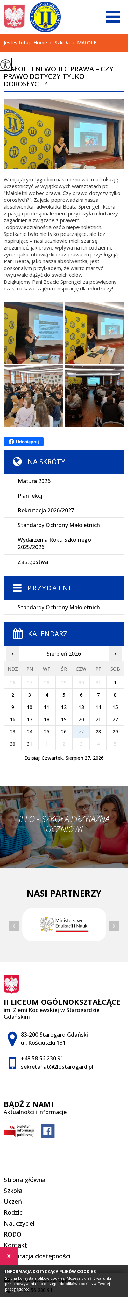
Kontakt (15, 1245)
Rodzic (13, 1212)
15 (115, 707)
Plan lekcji (31, 495)
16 (12, 719)
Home (40, 42)
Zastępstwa (33, 562)
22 (115, 719)
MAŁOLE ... (86, 43)
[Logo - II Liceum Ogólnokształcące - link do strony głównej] (32, 17)
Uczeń (13, 1201)
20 (81, 719)
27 (81, 731)
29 (115, 731)
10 (29, 707)
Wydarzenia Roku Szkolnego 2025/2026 (54, 543)
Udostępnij (27, 441)
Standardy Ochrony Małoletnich (59, 525)
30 (12, 744)
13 (81, 707)
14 (98, 707)
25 (46, 731)
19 (64, 719)
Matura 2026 (34, 481)
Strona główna (24, 1179)
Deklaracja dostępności (37, 1256)
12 (64, 707)
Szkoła (60, 43)
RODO (13, 1234)
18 (46, 719)
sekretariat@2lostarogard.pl (57, 1066)
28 (98, 731)
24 (29, 731)
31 (29, 744)
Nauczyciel (19, 1223)
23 (12, 731)
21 (98, 719)
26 (64, 731)
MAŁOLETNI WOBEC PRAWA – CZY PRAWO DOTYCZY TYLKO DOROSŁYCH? (58, 76)
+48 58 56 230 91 (42, 1058)
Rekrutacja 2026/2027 (46, 510)
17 (29, 719)
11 (46, 707)
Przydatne (50, 588)
